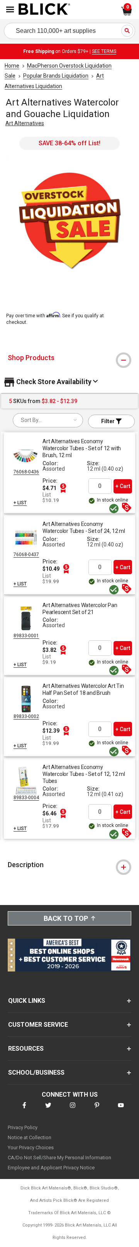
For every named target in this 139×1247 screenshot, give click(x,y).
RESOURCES (26, 1048)
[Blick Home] (44, 9)
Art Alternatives (24, 123)
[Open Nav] (10, 9)
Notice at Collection (29, 1137)
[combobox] (48, 420)
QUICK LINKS (26, 1000)
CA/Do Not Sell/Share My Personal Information (59, 1157)
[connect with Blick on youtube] (121, 1110)
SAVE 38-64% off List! (69, 143)
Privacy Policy (22, 1127)
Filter (108, 421)
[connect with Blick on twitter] (48, 1110)
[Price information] (63, 488)
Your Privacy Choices (31, 1147)
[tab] (69, 358)
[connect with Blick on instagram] (72, 1110)
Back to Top (66, 918)
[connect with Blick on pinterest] (97, 1110)
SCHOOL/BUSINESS (36, 1072)
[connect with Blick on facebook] (24, 1110)
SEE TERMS (104, 51)
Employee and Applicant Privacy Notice (51, 1167)
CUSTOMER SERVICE (38, 1024)
